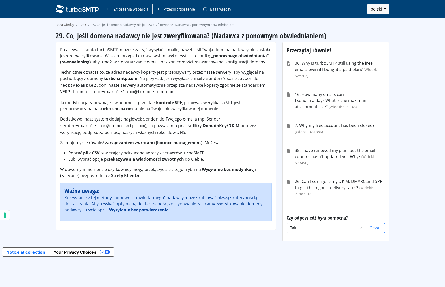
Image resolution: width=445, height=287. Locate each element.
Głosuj (375, 228)
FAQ (83, 24)
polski (377, 9)
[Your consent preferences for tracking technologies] (5, 215)
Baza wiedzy (220, 9)
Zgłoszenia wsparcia (130, 9)
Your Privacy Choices (75, 252)
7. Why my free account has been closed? (334, 125)
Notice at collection (25, 252)
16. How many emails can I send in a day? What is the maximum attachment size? (331, 100)
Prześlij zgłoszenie (178, 9)
